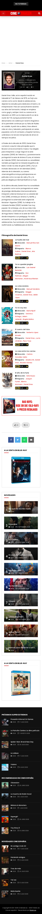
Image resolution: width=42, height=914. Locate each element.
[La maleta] (21, 538)
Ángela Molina (28, 319)
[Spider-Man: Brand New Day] (5, 744)
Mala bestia (15, 891)
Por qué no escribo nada (20, 509)
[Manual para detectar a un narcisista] (21, 646)
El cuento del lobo (22, 329)
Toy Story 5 (15, 828)
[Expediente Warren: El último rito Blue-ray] (21, 483)
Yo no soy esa (21, 308)
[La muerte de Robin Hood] (5, 796)
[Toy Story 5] (5, 830)
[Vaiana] (5, 767)
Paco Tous (27, 341)
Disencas (33, 910)
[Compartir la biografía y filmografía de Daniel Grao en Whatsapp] (24, 440)
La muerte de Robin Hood (21, 794)
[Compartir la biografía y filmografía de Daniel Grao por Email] (31, 440)
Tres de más (16, 868)
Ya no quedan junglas (24, 264)
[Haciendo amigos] (5, 860)
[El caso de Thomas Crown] (21, 553)
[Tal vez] (5, 882)
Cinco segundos (16, 616)
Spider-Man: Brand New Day (22, 742)
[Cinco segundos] (21, 615)
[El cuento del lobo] (7, 337)
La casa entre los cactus (25, 351)
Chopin (12, 601)
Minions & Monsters (18, 805)
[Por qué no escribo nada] (21, 507)
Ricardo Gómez (26, 363)
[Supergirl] (5, 819)
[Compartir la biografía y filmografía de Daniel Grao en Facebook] (11, 440)
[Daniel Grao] (9, 80)
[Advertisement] (21, 38)
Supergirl (14, 816)
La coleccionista (21, 286)
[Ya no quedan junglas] (7, 272)
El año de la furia (22, 373)
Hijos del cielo (15, 570)
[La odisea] (5, 756)
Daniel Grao (26, 251)
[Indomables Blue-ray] (21, 696)
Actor (10, 63)
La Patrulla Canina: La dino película (25, 730)
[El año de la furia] (7, 380)
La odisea (14, 753)
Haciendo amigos (18, 857)
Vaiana (13, 764)
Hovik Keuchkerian (31, 279)
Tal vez (13, 880)
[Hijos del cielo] (21, 569)
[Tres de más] (5, 871)
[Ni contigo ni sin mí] (5, 848)
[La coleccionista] (7, 293)
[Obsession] (5, 785)
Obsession (15, 783)
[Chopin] (21, 600)
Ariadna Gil (30, 360)
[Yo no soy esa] (7, 315)
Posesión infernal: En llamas (22, 719)
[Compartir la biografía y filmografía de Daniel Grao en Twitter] (17, 440)
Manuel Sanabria (33, 289)
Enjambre (13, 524)
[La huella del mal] (7, 247)
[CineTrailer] (21, 13)
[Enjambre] (21, 523)
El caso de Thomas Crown (20, 555)
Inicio (3, 63)
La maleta (21, 8)
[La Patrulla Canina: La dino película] (5, 733)
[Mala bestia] (5, 894)
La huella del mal (22, 240)
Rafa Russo (31, 376)
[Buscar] (39, 13)
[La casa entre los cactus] (7, 359)
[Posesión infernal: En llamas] (5, 722)
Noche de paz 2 (16, 586)
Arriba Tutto (14, 632)
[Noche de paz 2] (21, 584)
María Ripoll (31, 311)
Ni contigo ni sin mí (18, 846)
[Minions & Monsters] (5, 808)
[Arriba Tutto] (21, 631)
